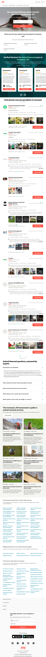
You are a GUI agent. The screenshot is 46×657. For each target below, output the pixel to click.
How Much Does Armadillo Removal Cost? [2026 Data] (12, 461)
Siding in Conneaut (21, 553)
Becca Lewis (5, 458)
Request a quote (9, 89)
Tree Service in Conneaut (8, 568)
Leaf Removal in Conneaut (36, 574)
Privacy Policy (26, 650)
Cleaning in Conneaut (21, 568)
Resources (5, 606)
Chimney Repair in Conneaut (23, 555)
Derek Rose (5, 484)
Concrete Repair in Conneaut (9, 582)
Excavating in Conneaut (22, 586)
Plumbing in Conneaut (7, 571)
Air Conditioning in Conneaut (36, 589)
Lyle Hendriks (27, 431)
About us (4, 609)
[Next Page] (32, 356)
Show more (41, 168)
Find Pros (23, 26)
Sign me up (23, 627)
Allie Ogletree (6, 431)
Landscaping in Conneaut (8, 588)
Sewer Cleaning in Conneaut (36, 572)
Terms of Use (19, 650)
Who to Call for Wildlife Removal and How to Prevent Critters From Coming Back (33, 462)
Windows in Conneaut (21, 584)
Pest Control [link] (5, 5)
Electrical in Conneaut (7, 573)
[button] (11, 120)
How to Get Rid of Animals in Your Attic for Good (32, 487)
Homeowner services (7, 599)
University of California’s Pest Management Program (22, 372)
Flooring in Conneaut (21, 594)
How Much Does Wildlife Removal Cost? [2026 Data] (11, 434)
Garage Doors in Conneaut (36, 581)
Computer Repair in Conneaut (36, 583)
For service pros (6, 602)
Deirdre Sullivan (27, 458)
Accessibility (22, 652)
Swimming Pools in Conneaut (23, 571)
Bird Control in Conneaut (35, 555)
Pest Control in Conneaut (8, 553)
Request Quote (37, 127)
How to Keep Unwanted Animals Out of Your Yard (12, 487)
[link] (4, 86)
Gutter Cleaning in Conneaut (36, 576)
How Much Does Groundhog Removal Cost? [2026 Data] (33, 434)
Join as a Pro (37, 2)
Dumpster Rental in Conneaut (23, 591)
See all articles (8, 415)
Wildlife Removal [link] (12, 5)
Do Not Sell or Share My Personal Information (23, 654)
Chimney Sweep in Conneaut (36, 553)
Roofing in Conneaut (7, 555)
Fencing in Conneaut (7, 590)
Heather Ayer (27, 484)
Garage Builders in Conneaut (36, 579)
